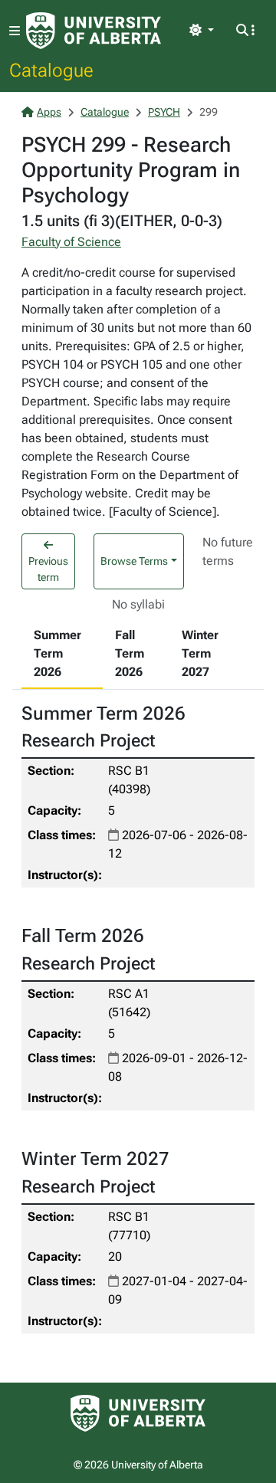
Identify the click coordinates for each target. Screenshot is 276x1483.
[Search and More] (245, 30)
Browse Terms (134, 561)
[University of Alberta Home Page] (93, 30)
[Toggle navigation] (14, 31)
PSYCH (164, 112)
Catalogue (51, 70)
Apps (49, 112)
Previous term (48, 569)
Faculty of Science (71, 242)
